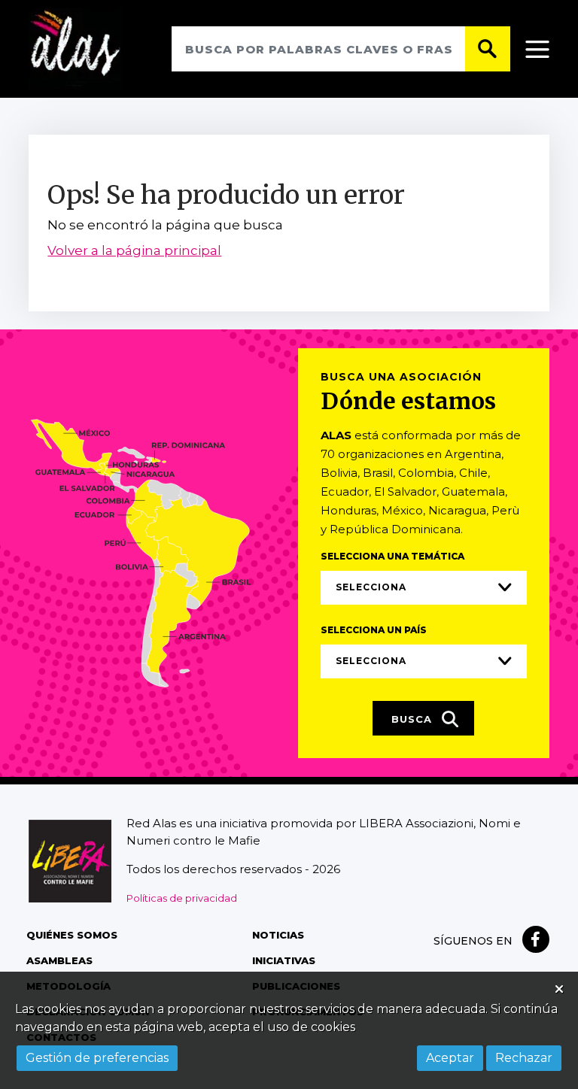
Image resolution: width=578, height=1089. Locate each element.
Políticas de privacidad (181, 898)
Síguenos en (473, 941)
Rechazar (523, 1058)
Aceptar (450, 1058)
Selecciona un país (374, 630)
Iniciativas (283, 960)
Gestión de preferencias (97, 1058)
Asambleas (59, 960)
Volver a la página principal (134, 250)
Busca (413, 719)
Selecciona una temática (392, 556)
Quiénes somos (71, 935)
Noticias (278, 935)
